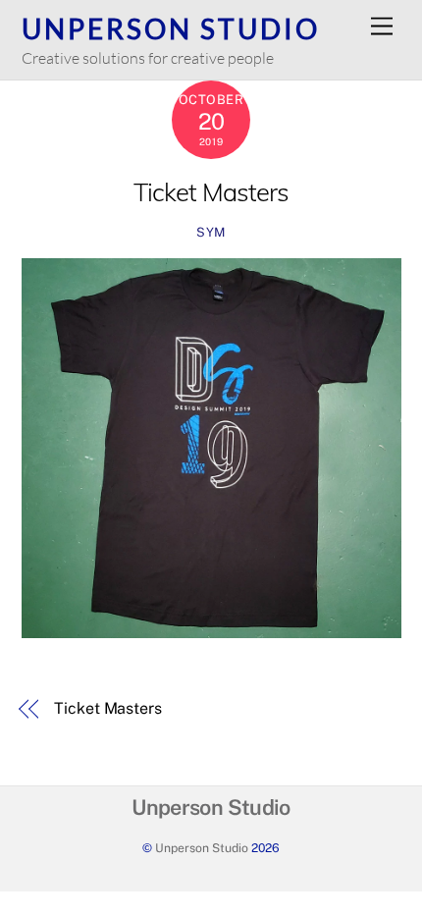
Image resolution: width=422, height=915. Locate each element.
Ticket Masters (211, 191)
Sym (211, 232)
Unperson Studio (201, 847)
